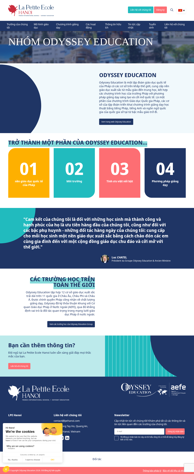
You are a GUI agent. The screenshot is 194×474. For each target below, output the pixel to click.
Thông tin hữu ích (113, 26)
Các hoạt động (91, 26)
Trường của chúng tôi (17, 26)
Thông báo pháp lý (152, 470)
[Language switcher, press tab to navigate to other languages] (181, 10)
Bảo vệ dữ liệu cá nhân (174, 470)
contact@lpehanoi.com (67, 420)
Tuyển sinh (152, 26)
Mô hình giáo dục (41, 26)
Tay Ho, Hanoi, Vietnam (67, 431)
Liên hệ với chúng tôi (140, 9)
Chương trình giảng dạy (67, 26)
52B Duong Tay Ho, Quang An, (71, 426)
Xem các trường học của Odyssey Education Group (71, 324)
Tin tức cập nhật (134, 26)
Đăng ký (160, 9)
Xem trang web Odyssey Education (116, 121)
